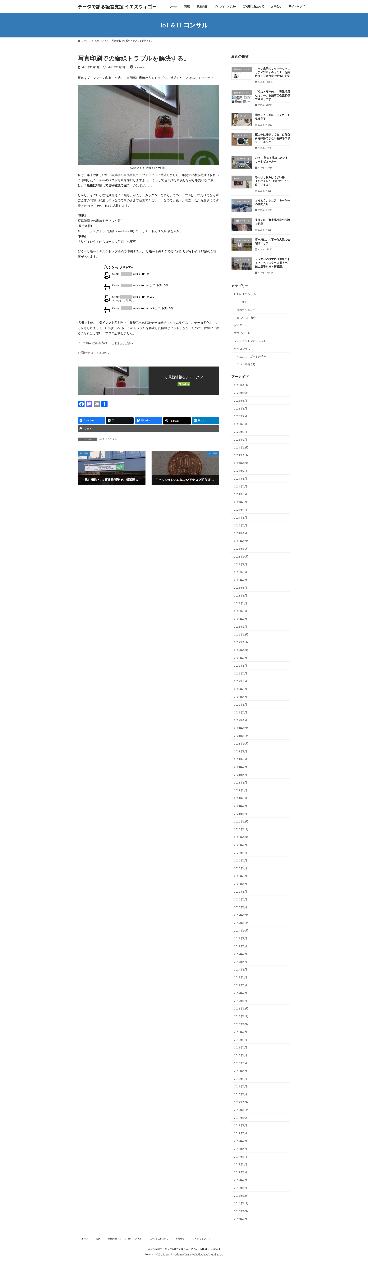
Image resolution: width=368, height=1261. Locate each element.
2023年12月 (241, 541)
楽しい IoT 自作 (246, 317)
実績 (98, 1238)
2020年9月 (240, 844)
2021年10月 (241, 743)
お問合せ (180, 1238)
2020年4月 (240, 883)
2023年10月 (241, 556)
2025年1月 (240, 439)
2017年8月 (240, 1133)
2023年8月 (240, 572)
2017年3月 (240, 1172)
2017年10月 (241, 1117)
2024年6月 (240, 494)
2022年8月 (240, 665)
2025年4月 (240, 416)
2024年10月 (241, 463)
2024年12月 (241, 447)
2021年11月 (241, 735)
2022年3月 (240, 704)
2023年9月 (240, 564)
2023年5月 (240, 595)
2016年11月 (241, 1203)
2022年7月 (240, 673)
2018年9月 (240, 1031)
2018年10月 (241, 1024)
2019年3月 (240, 985)
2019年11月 (241, 922)
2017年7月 (240, 1141)
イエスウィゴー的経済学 (251, 356)
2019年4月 (240, 977)
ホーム (84, 1238)
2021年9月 (240, 751)
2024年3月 (240, 517)
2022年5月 (240, 689)
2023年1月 (240, 626)
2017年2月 (240, 1180)
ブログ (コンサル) (133, 1238)
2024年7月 (240, 486)
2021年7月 (240, 767)
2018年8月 (240, 1039)
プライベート (242, 333)
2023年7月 (240, 580)
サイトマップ (199, 1238)
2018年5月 (240, 1063)
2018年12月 (241, 1008)
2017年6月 (240, 1148)
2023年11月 (241, 548)
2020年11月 (241, 829)
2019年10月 (241, 930)
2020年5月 (240, 876)
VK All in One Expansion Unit (208, 1254)
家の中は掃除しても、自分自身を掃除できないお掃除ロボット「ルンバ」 (272, 138)
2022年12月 (241, 634)
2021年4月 (240, 790)
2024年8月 (240, 478)
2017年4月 (240, 1164)
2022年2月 (240, 712)
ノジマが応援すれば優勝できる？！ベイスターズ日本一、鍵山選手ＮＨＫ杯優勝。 (272, 263)
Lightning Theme (183, 1254)
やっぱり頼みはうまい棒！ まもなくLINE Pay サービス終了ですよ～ (272, 181)
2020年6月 (240, 868)
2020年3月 (240, 891)
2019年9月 (240, 938)
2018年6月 (240, 1055)
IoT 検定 (242, 302)
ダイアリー (240, 325)
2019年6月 (240, 961)
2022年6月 (240, 681)
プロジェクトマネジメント (250, 341)
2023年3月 (240, 611)
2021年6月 (240, 774)
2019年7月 (240, 954)
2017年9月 (240, 1125)
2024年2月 (240, 525)
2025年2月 (240, 432)
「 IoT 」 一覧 (120, 343)
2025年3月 (240, 424)
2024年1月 (240, 533)
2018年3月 (240, 1078)
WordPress (163, 1254)
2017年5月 (240, 1156)
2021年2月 (240, 806)
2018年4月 (240, 1070)
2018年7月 (240, 1047)
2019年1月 (240, 1000)
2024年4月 (240, 509)
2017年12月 (241, 1102)
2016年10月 (241, 1211)
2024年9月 (240, 470)
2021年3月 (240, 798)
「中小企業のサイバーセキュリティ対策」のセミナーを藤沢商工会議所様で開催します (272, 72)
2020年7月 (240, 860)
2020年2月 (240, 899)
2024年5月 (240, 502)
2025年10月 (241, 393)
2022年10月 (241, 650)
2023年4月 (240, 603)
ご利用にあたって (159, 1238)
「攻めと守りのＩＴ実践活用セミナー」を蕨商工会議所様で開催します (272, 95)
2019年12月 (241, 915)
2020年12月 (241, 821)
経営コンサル (242, 348)
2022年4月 (240, 696)
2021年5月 (240, 782)
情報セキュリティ (247, 309)
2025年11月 (241, 385)
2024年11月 (241, 455)
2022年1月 (240, 720)
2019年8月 (240, 946)
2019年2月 (240, 993)
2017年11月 (241, 1109)
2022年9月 (240, 657)
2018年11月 (241, 1016)
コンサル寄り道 (246, 364)
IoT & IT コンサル (108, 439)
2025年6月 (240, 400)
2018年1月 (240, 1094)
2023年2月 (240, 619)
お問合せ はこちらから (93, 352)
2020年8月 (240, 852)
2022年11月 (241, 642)
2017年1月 (240, 1187)
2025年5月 (240, 408)
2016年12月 (241, 1195)
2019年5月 (240, 969)
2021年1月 (240, 813)
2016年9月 (240, 1219)
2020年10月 (241, 837)
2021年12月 (241, 728)
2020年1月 (240, 907)
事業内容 (112, 1238)
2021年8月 (240, 759)
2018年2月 (240, 1086)
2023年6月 (240, 587)
